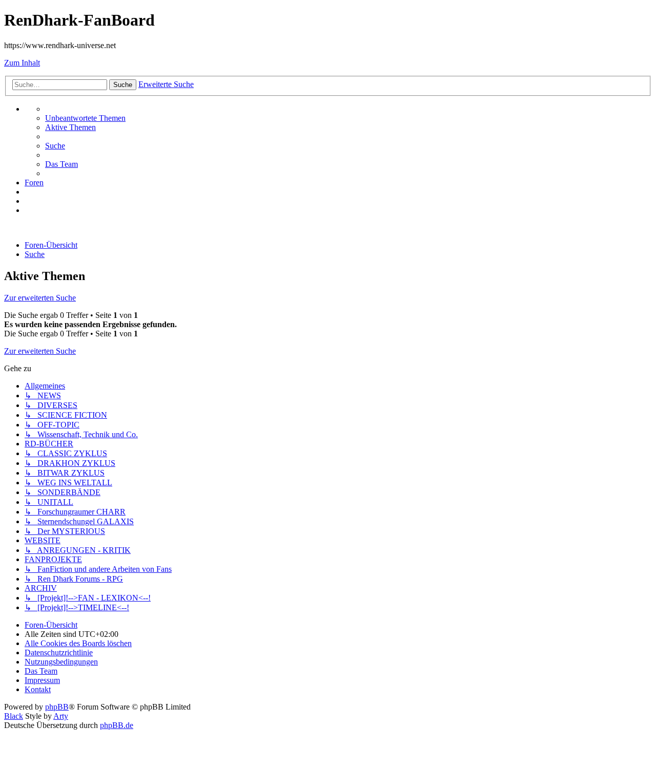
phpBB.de (116, 725)
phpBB (57, 706)
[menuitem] (85, 118)
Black (13, 716)
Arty (60, 716)
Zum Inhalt (22, 62)
